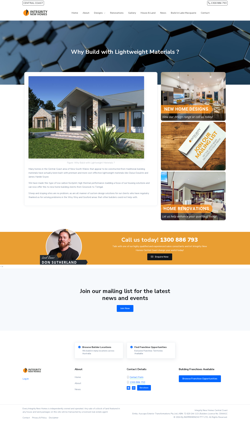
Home (75, 12)
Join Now (125, 308)
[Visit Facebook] (128, 388)
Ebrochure (144, 387)
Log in (26, 378)
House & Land (148, 12)
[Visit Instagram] (133, 388)
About (86, 12)
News (163, 12)
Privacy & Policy (39, 417)
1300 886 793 (218, 3)
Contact (205, 12)
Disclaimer (53, 417)
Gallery (132, 12)
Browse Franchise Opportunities (199, 378)
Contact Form (136, 377)
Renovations (117, 12)
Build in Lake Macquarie (183, 12)
